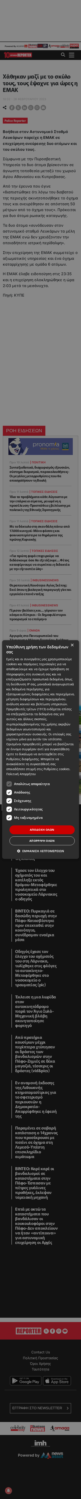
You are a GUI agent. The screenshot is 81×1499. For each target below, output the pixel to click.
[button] (40, 850)
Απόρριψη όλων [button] (42, 841)
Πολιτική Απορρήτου (21, 774)
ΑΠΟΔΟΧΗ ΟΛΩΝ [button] (42, 830)
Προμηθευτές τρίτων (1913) (26, 709)
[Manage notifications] (8, 1490)
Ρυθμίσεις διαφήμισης (22, 759)
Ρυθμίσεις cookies (57, 769)
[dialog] (40, 749)
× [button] (72, 645)
